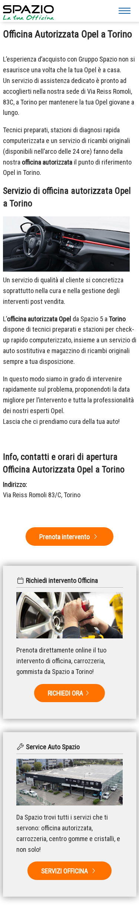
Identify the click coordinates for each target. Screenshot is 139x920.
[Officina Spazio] (28, 10)
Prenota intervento (65, 537)
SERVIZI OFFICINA (65, 871)
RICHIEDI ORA (65, 693)
